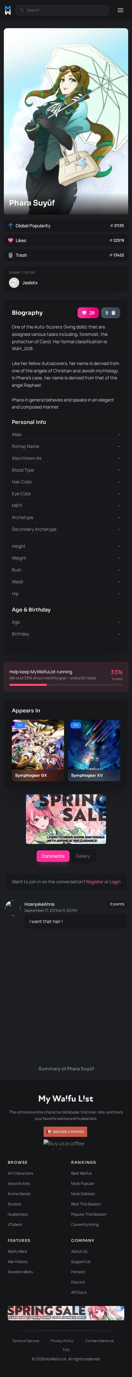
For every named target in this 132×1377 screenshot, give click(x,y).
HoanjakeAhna (39, 904)
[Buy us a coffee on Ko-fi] (66, 1144)
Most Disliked (83, 1193)
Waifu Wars (17, 1251)
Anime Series (19, 1193)
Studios (14, 1204)
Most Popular (82, 1183)
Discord (78, 1282)
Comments (53, 856)
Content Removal (99, 1340)
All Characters (20, 1173)
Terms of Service (25, 1340)
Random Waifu (20, 1272)
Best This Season (86, 1204)
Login (115, 882)
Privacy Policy (62, 1340)
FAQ (66, 1349)
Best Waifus (81, 1173)
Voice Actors (19, 1183)
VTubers (15, 1224)
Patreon (78, 1272)
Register (95, 882)
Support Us (80, 1261)
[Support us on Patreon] (66, 1132)
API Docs (79, 1292)
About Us (79, 1251)
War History (18, 1261)
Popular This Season (88, 1214)
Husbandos (18, 1214)
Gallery (83, 856)
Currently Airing (85, 1224)
